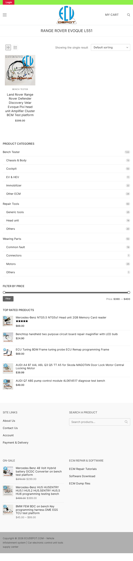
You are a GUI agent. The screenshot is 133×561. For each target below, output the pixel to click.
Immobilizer (13, 185)
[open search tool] (128, 14)
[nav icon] (5, 15)
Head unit (12, 220)
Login (9, 2)
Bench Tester (20, 89)
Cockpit (11, 168)
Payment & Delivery (15, 442)
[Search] (126, 422)
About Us (9, 420)
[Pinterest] (87, 539)
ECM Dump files (79, 483)
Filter (8, 298)
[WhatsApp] (109, 539)
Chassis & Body (16, 160)
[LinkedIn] (98, 539)
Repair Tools (11, 203)
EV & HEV (12, 177)
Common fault (15, 247)
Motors (11, 264)
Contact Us (10, 428)
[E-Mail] (114, 539)
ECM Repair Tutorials (83, 469)
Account (8, 435)
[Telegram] (119, 539)
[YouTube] (93, 539)
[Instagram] (82, 539)
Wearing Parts (12, 238)
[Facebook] (71, 539)
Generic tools (15, 212)
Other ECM (13, 193)
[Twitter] (77, 539)
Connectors (13, 255)
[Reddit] (103, 539)
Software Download (82, 476)
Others (10, 228)
